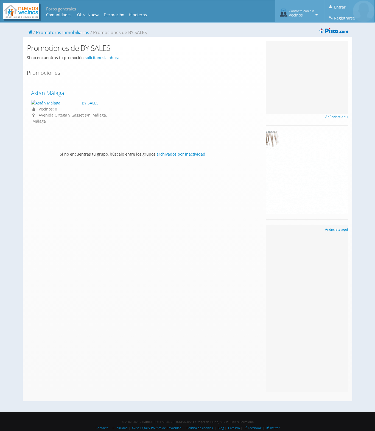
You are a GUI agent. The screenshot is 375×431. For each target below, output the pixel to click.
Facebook (255, 428)
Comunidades (59, 14)
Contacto (102, 428)
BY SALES (90, 103)
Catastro (234, 428)
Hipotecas (138, 14)
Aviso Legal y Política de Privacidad (156, 428)
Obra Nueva (88, 14)
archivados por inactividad (180, 154)
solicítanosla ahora (102, 57)
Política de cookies (199, 428)
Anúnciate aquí (336, 117)
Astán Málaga (47, 93)
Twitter (274, 428)
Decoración (114, 14)
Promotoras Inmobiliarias (62, 32)
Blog (221, 428)
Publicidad (120, 428)
